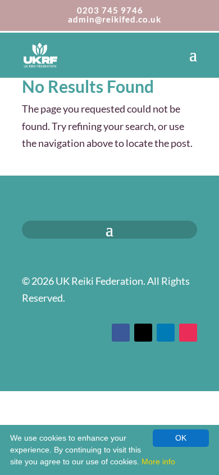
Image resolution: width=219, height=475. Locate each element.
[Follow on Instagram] (188, 333)
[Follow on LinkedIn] (166, 333)
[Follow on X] (143, 333)
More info (158, 461)
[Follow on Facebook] (121, 333)
